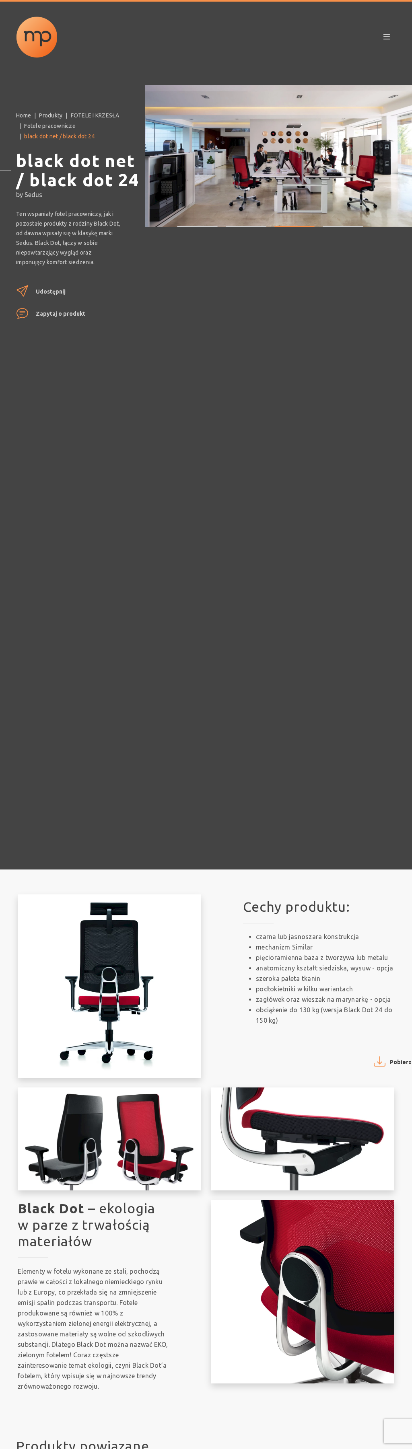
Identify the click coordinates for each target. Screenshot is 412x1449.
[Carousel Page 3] (294, 220)
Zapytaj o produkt (60, 313)
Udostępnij (51, 291)
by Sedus (29, 194)
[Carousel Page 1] (197, 220)
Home (23, 115)
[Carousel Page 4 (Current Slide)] (343, 220)
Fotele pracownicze (50, 126)
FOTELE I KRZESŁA (95, 115)
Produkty (50, 115)
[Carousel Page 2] (246, 220)
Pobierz (401, 1062)
